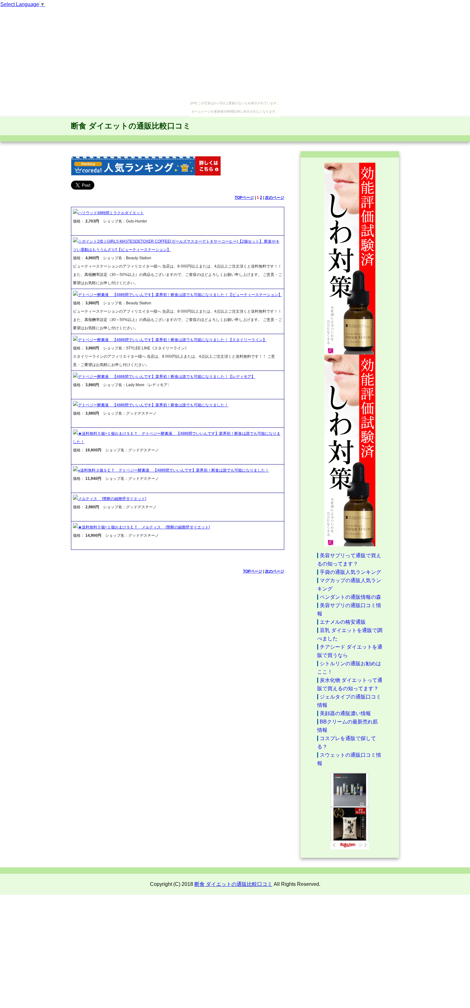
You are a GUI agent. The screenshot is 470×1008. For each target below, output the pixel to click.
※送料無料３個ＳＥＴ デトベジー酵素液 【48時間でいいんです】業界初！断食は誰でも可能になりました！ (173, 470)
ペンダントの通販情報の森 (350, 597)
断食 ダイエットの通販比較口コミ (131, 125)
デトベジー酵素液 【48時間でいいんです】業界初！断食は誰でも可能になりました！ (153, 405)
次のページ (274, 197)
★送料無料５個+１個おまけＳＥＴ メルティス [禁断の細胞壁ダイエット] (144, 527)
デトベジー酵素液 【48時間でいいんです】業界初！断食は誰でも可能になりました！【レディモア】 (166, 376)
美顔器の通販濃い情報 (345, 713)
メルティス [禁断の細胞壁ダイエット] (112, 498)
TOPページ (244, 197)
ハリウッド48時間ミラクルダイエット (111, 213)
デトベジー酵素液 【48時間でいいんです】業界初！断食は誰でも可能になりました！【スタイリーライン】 (172, 340)
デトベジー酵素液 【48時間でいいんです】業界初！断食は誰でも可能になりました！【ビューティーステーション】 (180, 295)
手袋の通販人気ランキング (350, 572)
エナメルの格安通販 (343, 622)
